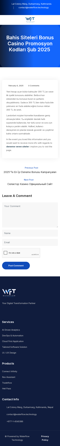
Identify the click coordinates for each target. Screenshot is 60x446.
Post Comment (16, 265)
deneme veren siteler (17, 146)
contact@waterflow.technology (22, 414)
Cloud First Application (13, 341)
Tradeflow (7, 382)
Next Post (30, 182)
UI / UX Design (9, 352)
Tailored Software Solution (14, 347)
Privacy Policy (45, 438)
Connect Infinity (9, 371)
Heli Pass (6, 388)
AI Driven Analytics (11, 330)
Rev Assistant (8, 377)
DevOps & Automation (12, 335)
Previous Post (30, 170)
